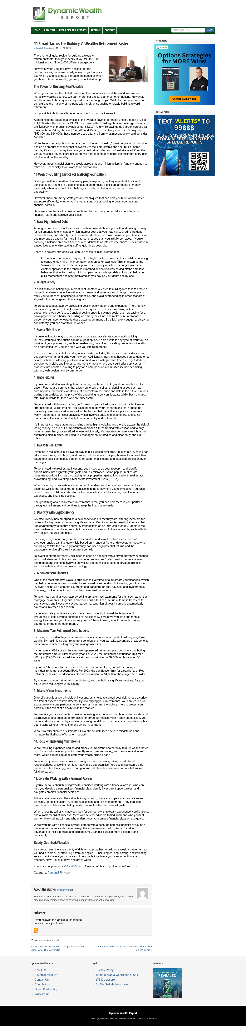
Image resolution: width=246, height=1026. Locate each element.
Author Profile (65, 890)
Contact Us (42, 979)
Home (36, 30)
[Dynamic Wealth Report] (67, 22)
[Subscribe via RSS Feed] (36, 930)
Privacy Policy (105, 970)
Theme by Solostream (147, 1018)
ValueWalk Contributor (44, 48)
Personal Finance (59, 872)
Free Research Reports (72, 30)
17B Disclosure (105, 979)
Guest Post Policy (46, 989)
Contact (110, 30)
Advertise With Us (46, 974)
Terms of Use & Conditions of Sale (117, 974)
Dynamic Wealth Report (123, 1013)
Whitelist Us (42, 994)
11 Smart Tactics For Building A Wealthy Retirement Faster (81, 43)
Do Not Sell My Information (112, 984)
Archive (96, 30)
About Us (49, 30)
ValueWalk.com (73, 866)
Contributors (42, 984)
